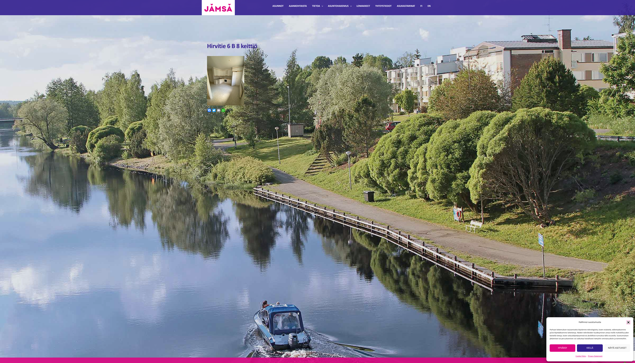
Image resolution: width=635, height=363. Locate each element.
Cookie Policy (581, 356)
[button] (628, 322)
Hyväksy (562, 348)
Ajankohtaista (298, 6)
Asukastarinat (406, 6)
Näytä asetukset (617, 348)
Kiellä (590, 348)
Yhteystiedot (383, 6)
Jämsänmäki (218, 8)
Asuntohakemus (338, 6)
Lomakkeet (363, 6)
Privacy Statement (595, 356)
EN (429, 6)
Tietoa (316, 6)
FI (421, 6)
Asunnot (278, 6)
